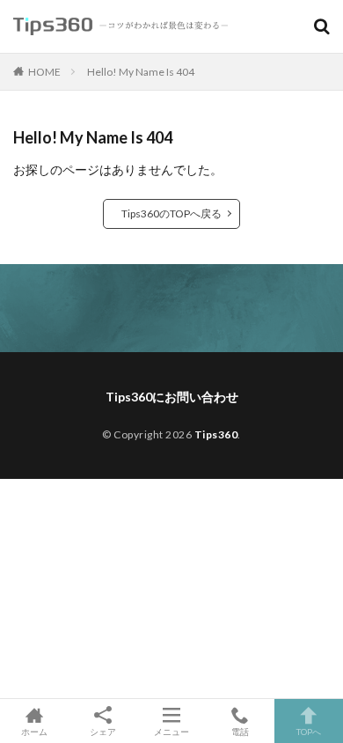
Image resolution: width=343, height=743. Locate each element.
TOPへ (308, 731)
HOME (44, 71)
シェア (103, 731)
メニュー (171, 731)
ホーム (34, 731)
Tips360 (216, 434)
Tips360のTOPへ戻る (171, 213)
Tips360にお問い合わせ (172, 396)
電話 (240, 731)
